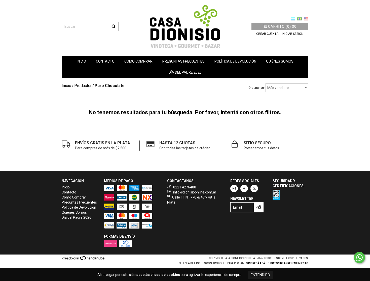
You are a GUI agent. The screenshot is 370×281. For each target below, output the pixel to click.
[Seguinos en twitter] (254, 188)
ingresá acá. (257, 263)
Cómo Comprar (138, 61)
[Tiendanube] (84, 259)
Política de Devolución (235, 61)
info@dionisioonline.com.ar (194, 192)
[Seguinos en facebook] (244, 188)
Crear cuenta (267, 34)
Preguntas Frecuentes (183, 61)
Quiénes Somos (279, 61)
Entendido (260, 275)
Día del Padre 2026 (185, 72)
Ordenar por (256, 88)
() (282, 26)
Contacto (105, 61)
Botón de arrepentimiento (289, 263)
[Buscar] (113, 26)
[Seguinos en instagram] (234, 188)
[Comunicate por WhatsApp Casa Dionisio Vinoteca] (359, 257)
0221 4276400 (184, 187)
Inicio (81, 61)
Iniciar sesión (292, 34)
